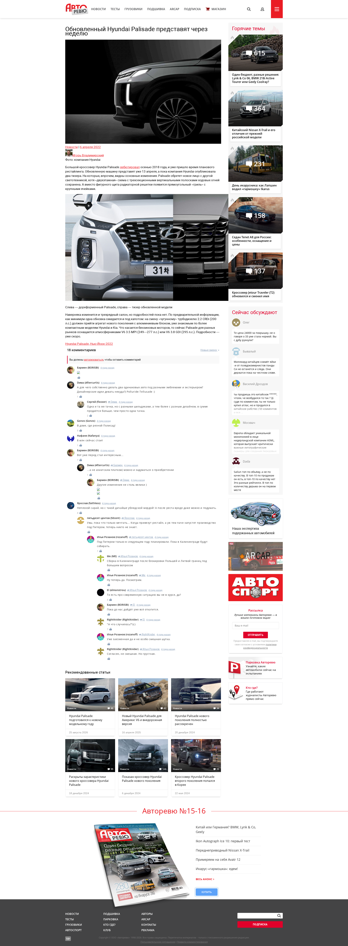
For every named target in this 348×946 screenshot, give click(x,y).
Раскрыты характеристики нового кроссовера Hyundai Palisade (89, 781)
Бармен (117, 465)
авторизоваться (93, 359)
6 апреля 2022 (90, 147)
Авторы (147, 914)
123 (164, 769)
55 (112, 769)
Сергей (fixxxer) (97, 401)
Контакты (148, 924)
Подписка (192, 9)
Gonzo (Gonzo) (86, 420)
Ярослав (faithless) (88, 503)
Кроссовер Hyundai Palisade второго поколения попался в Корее (195, 781)
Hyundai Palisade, (77, 344)
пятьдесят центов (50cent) (103, 518)
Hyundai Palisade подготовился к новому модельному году (85, 720)
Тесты (115, 9)
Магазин (219, 9)
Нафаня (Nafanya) (88, 435)
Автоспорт (73, 930)
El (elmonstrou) (116, 590)
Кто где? (109, 924)
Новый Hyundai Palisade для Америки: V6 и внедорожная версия (142, 720)
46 (112, 708)
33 (218, 769)
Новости (98, 9)
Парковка (110, 919)
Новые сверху (208, 350)
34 (218, 708)
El (132, 604)
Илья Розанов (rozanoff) (112, 537)
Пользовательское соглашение (157, 942)
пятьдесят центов (141, 537)
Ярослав (128, 518)
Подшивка (156, 9)
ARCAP (174, 9)
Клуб (107, 930)
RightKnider (147, 634)
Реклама (147, 930)
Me (142, 575)
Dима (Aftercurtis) (88, 382)
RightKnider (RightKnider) (122, 619)
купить (207, 892)
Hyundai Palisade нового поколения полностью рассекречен (192, 720)
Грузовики (133, 9)
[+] (79, 377)
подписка (260, 924)
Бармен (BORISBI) (88, 367)
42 (165, 708)
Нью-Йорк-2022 (101, 344)
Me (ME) (112, 556)
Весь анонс (204, 879)
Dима (112, 401)
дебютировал (130, 167)
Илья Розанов (128, 556)
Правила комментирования (192, 942)
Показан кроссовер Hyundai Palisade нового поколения (142, 779)
